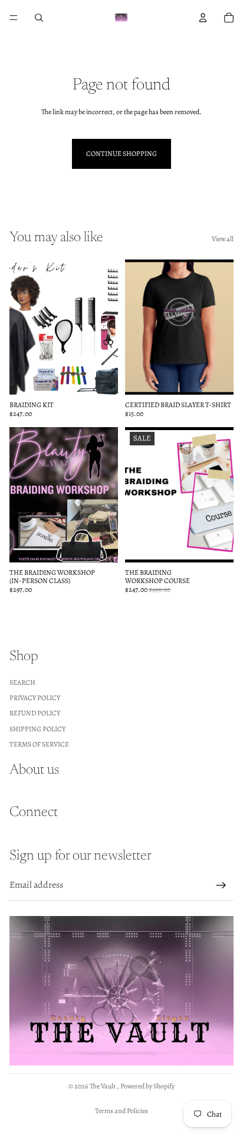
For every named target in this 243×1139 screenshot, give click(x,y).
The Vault (103, 1086)
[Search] (39, 18)
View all (223, 239)
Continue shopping (121, 153)
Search (22, 682)
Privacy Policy (34, 697)
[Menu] (13, 17)
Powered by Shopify (147, 1086)
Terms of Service (39, 744)
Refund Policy (34, 713)
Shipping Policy (37, 729)
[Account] (203, 18)
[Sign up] (221, 885)
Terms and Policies (121, 1110)
